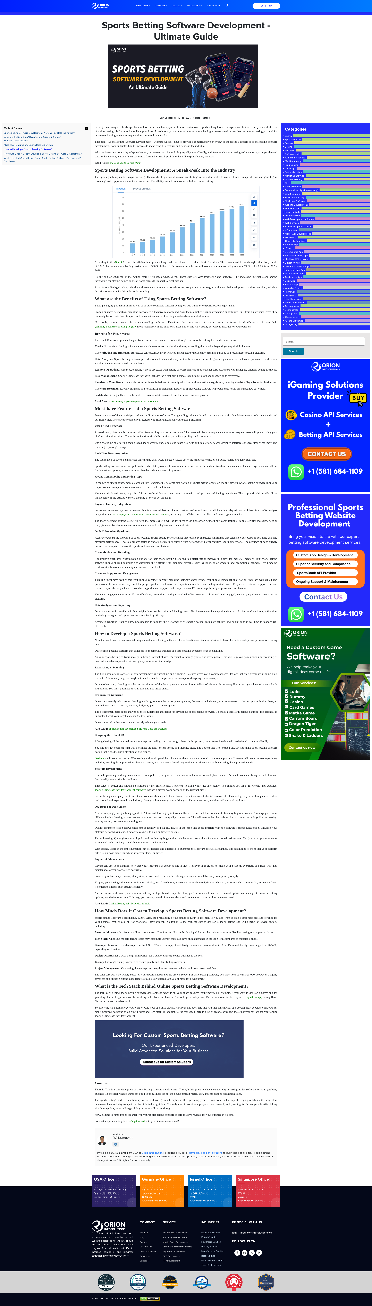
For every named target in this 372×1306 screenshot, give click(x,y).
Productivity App (293, 277)
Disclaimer (144, 1261)
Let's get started (136, 1121)
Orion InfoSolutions (153, 1152)
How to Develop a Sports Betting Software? (28, 149)
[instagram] (244, 1253)
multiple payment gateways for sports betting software (141, 514)
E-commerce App (294, 252)
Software (289, 150)
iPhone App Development (175, 1237)
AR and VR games (294, 320)
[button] (226, 5)
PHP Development (171, 1261)
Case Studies (146, 1247)
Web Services (292, 223)
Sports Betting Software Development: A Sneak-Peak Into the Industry (39, 132)
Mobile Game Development (175, 1242)
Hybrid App (290, 237)
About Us (144, 1232)
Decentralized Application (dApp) (301, 190)
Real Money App (293, 299)
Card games (291, 313)
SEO (287, 183)
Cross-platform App (295, 241)
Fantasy (289, 143)
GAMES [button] (176, 5)
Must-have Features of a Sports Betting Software (28, 145)
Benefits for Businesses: (16, 140)
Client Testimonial (148, 1251)
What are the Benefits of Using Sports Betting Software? (32, 137)
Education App (292, 262)
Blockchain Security (294, 197)
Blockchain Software (295, 201)
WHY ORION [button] (142, 5)
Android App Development (175, 1232)
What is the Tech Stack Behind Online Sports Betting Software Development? (42, 158)
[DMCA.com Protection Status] (150, 1298)
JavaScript (290, 168)
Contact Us (145, 1256)
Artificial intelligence (295, 157)
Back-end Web (292, 212)
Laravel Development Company (177, 1247)
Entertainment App (294, 273)
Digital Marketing (293, 172)
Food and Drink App (295, 270)
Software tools (292, 154)
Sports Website (293, 139)
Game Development (295, 302)
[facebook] (237, 1253)
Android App (291, 244)
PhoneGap (290, 291)
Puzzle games (292, 306)
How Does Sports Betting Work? (124, 162)
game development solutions (205, 1152)
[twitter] (252, 1253)
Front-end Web (292, 208)
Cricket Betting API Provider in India (129, 903)
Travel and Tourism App (297, 266)
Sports (288, 136)
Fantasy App (291, 284)
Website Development (296, 204)
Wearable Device (293, 288)
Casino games (292, 317)
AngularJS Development (174, 1251)
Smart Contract (293, 194)
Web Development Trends (298, 226)
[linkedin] (259, 1253)
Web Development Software (299, 219)
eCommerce (291, 230)
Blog (142, 1237)
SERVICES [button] (160, 5)
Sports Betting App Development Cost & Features (133, 401)
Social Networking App (296, 255)
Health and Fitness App (296, 259)
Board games (291, 309)
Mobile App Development (298, 233)
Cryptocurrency (293, 186)
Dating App (290, 295)
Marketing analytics (294, 175)
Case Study (213, 5)
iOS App (289, 248)
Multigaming (291, 324)
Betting (288, 146)
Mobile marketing (293, 179)
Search (293, 351)
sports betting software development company (120, 789)
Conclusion (9, 161)
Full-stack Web (292, 215)
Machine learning (293, 161)
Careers (143, 1242)
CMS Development (171, 1256)
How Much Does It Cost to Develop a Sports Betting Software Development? (43, 153)
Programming (291, 165)
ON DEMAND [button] (193, 5)
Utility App (290, 280)
